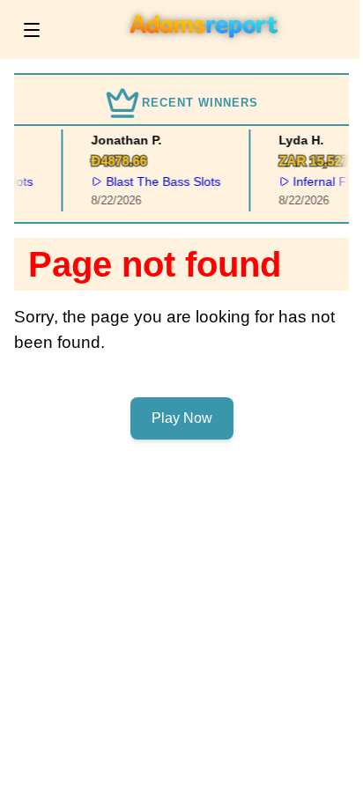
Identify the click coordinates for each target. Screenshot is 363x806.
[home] (204, 46)
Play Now (182, 417)
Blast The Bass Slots (162, 181)
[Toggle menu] (31, 30)
